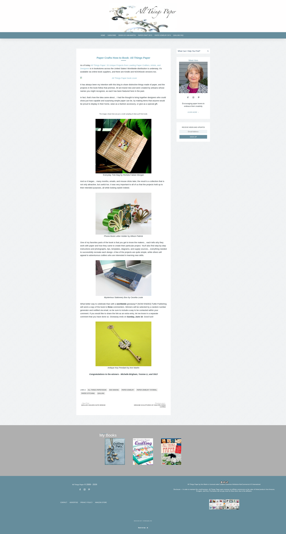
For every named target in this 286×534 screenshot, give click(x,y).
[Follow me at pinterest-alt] (198, 97)
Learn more (193, 112)
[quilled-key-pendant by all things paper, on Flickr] (123, 344)
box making (114, 390)
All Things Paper (193, 484)
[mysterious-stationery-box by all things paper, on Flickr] (123, 278)
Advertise (74, 502)
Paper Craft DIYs (145, 35)
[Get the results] (207, 51)
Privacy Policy (86, 502)
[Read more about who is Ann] (193, 92)
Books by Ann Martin (127, 35)
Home (103, 35)
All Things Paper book (97, 390)
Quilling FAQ (178, 35)
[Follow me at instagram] (193, 97)
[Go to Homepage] (143, 17)
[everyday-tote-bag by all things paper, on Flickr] (123, 146)
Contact (63, 502)
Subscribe (112, 35)
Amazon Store (101, 502)
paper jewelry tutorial (147, 390)
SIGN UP (193, 137)
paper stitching (88, 393)
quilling (101, 393)
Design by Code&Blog (143, 520)
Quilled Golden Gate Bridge (93, 405)
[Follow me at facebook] (188, 97)
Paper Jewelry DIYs (163, 35)
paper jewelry (128, 390)
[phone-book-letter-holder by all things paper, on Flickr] (123, 214)
